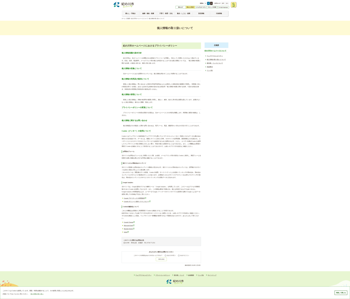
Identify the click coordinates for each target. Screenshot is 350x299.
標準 (223, 3)
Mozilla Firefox (128, 229)
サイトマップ (212, 275)
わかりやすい (171, 255)
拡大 (227, 3)
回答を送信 (161, 259)
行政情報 (219, 13)
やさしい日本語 (212, 7)
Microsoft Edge (128, 225)
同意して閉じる (341, 292)
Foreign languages (223, 7)
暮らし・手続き (130, 13)
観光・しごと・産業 (183, 13)
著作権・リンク (179, 275)
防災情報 (201, 13)
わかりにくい (184, 255)
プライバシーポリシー (162, 275)
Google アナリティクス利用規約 (134, 198)
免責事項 (210, 67)
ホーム (123, 18)
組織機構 (191, 275)
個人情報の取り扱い (37, 294)
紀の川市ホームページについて (139, 18)
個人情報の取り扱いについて (216, 59)
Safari (125, 232)
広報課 (128, 18)
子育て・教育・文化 (166, 13)
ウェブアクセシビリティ (215, 56)
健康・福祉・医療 (148, 13)
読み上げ (180, 7)
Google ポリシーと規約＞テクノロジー (136, 201)
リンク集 (210, 70)
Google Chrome (128, 222)
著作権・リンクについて (215, 63)
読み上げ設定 (190, 7)
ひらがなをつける (201, 7)
